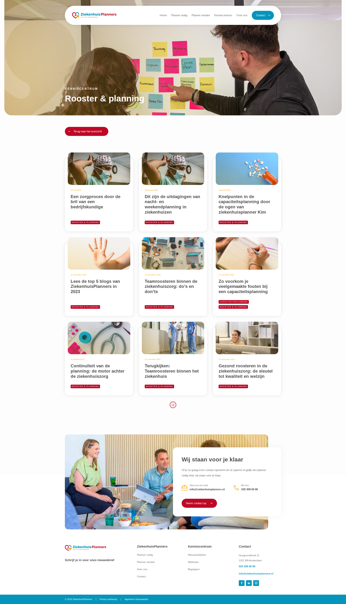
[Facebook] (242, 583)
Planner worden (146, 562)
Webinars (193, 562)
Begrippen (194, 569)
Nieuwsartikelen (197, 554)
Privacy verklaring (108, 599)
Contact (141, 576)
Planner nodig (145, 554)
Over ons (142, 569)
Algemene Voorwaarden (136, 599)
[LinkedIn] (249, 583)
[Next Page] (173, 404)
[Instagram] (256, 583)
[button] (223, 15)
